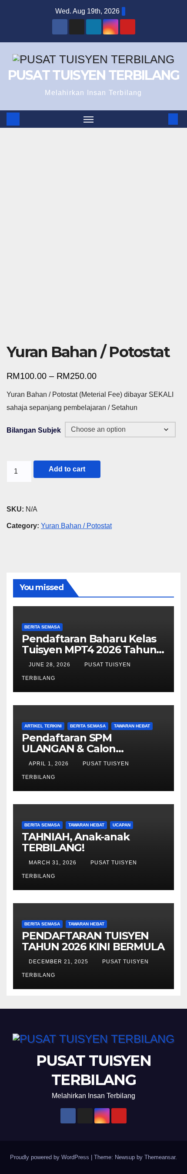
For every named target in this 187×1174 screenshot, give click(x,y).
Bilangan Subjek (34, 430)
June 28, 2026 (50, 665)
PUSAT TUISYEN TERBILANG (94, 75)
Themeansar (159, 1157)
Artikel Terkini (43, 726)
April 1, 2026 (49, 764)
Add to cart (67, 469)
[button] (160, 119)
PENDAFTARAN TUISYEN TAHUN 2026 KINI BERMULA (93, 941)
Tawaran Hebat (132, 726)
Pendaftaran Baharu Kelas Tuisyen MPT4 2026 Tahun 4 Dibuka (89, 649)
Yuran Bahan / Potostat (76, 525)
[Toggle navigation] (88, 119)
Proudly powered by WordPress (50, 1157)
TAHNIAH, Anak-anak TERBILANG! (75, 842)
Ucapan (121, 824)
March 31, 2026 (53, 863)
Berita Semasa (42, 627)
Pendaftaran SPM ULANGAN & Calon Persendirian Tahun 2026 (86, 748)
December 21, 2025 (59, 962)
